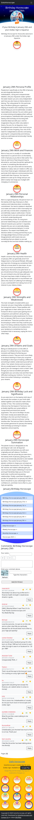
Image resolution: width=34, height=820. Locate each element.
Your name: (5, 553)
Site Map (18, 817)
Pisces (28, 804)
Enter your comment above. (10, 569)
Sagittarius (28, 795)
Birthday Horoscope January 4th (14, 517)
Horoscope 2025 (8, 537)
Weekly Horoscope (9, 529)
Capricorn (5, 804)
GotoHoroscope (8, 2)
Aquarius (17, 804)
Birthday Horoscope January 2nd (14, 509)
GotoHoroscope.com (25, 815)
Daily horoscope (17, 761)
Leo (17, 787)
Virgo (29, 787)
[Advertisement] (17, 67)
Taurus (17, 779)
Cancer (5, 787)
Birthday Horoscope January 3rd (14, 513)
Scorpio (17, 795)
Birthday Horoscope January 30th (14, 498)
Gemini (28, 779)
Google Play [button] (25, 768)
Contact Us (5, 817)
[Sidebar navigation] (31, 2)
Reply (29, 600)
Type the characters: (20, 575)
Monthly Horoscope (9, 533)
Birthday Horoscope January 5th (14, 520)
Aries (5, 779)
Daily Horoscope (8, 526)
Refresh (5, 577)
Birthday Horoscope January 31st (14, 502)
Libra (5, 795)
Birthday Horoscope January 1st (13, 505)
